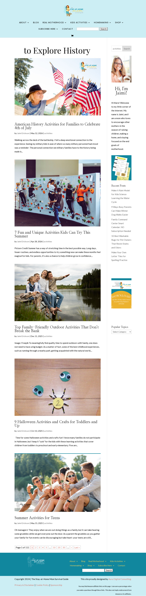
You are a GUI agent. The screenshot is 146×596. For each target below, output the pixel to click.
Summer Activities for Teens (37, 518)
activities (48, 133)
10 (54, 547)
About (23, 23)
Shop (118, 23)
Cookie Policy (42, 585)
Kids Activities (78, 23)
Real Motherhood (53, 23)
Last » (77, 547)
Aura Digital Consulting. (120, 579)
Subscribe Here (46, 29)
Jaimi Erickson (23, 133)
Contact (67, 29)
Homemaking (101, 23)
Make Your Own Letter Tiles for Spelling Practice (119, 256)
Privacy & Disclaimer (24, 585)
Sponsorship (56, 585)
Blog (36, 23)
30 (64, 547)
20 (59, 547)
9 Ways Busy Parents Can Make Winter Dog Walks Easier (121, 211)
